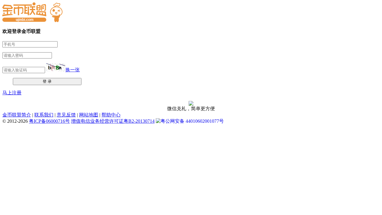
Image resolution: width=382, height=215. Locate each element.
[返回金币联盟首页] (32, 20)
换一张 (72, 69)
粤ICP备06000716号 (49, 121)
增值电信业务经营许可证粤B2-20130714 (113, 121)
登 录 (47, 81)
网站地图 (88, 114)
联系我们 (43, 114)
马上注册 (11, 92)
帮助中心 (111, 114)
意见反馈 (66, 114)
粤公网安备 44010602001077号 (192, 121)
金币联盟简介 (16, 114)
